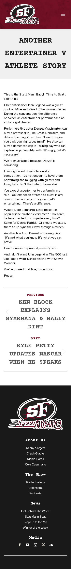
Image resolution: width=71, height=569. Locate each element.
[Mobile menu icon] (63, 14)
